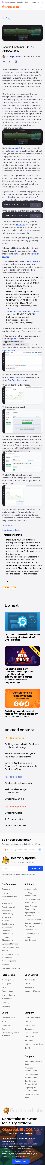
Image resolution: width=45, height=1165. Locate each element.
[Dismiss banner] (42, 1129)
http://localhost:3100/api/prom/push (23, 311)
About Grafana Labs (32, 1018)
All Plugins (6, 984)
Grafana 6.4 (14, 148)
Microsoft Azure (8, 995)
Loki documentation (11, 530)
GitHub (27, 984)
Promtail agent (31, 261)
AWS (4, 987)
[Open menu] (40, 7)
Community (6, 1025)
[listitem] (6, 587)
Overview (6, 889)
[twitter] (3, 62)
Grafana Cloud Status (11, 968)
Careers (27, 1021)
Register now (20, 1161)
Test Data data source (17, 380)
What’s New (7, 965)
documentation (9, 350)
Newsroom (28, 1029)
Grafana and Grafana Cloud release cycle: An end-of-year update (22, 637)
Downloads (29, 987)
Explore (16, 339)
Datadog (5, 1002)
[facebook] (9, 62)
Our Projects (29, 980)
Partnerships (29, 1025)
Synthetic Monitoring (10, 944)
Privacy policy (30, 874)
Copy (37, 205)
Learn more (36, 2)
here (16, 254)
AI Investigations (9, 961)
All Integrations (8, 980)
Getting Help (29, 1040)
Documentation (8, 1018)
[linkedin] (15, 62)
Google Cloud (7, 991)
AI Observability (31, 889)
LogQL (9, 194)
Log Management (31, 933)
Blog (8, 18)
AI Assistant (7, 903)
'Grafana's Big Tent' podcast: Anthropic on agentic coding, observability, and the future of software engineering (19, 675)
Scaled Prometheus (32, 919)
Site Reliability (30, 930)
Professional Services (33, 1044)
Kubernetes (7, 999)
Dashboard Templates (33, 991)
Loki (21, 69)
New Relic (6, 1006)
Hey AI (27, 1048)
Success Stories (31, 1033)
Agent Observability (10, 907)
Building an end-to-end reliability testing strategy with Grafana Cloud (21, 714)
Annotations (7, 525)
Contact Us (29, 1037)
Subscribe (35, 868)
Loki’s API (20, 224)
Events (5, 1029)
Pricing (5, 893)
